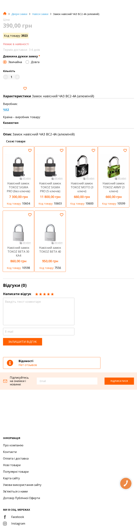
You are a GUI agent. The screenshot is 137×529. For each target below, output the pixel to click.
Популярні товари (16, 472)
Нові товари (12, 465)
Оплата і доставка (16, 458)
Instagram (18, 523)
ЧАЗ (6, 110)
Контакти (10, 452)
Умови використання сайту (22, 485)
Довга (35, 62)
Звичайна (15, 62)
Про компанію (13, 445)
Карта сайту (11, 478)
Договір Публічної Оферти (21, 498)
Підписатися (119, 381)
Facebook (17, 517)
